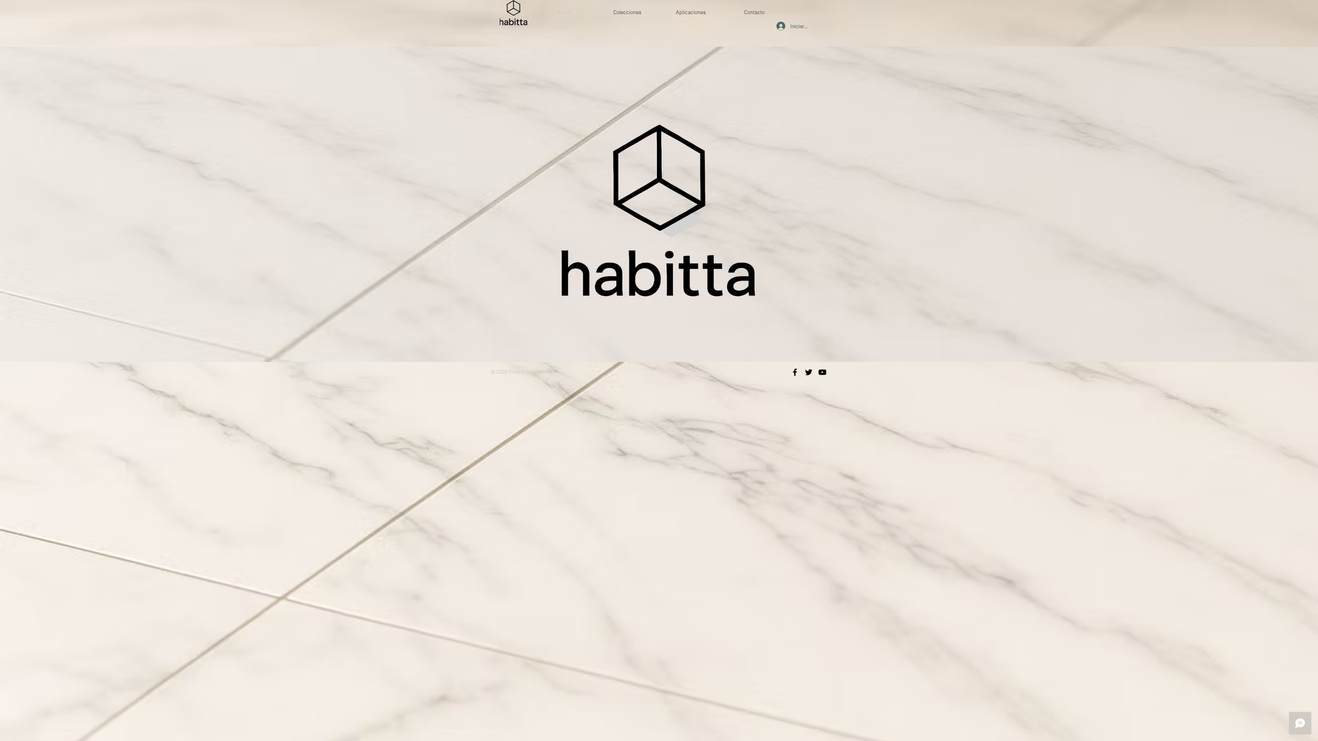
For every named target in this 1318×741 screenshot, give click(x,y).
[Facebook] (795, 372)
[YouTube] (822, 372)
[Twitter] (808, 372)
